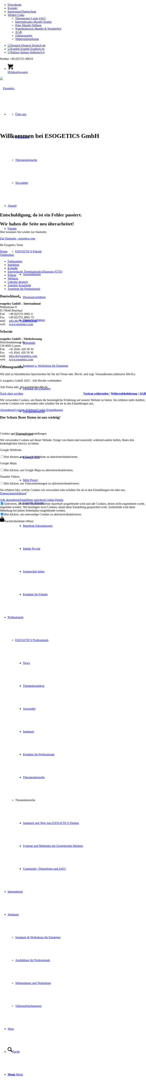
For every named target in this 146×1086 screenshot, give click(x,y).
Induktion (13, 264)
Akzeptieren (7, 410)
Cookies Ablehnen (26, 410)
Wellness (13, 278)
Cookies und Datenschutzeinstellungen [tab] (23, 433)
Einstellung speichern (32, 499)
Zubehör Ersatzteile (19, 285)
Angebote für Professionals (24, 288)
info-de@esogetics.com (23, 320)
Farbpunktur (15, 261)
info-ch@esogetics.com (23, 356)
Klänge (12, 275)
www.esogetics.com (21, 324)
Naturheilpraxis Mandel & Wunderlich (38, 28)
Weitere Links (16, 15)
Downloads (14, 4)
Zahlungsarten (23, 35)
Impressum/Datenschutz (22, 11)
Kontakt (12, 8)
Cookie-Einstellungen (50, 410)
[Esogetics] (7, 88)
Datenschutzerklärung (13, 493)
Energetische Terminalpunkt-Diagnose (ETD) (35, 271)
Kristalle (13, 268)
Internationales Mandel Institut (33, 21)
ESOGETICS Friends (28, 251)
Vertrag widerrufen (96, 393)
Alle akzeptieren (10, 499)
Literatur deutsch (18, 282)
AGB (18, 32)
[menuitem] (77, 4)
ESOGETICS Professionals (31, 640)
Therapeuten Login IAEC (30, 18)
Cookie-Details (54, 499)
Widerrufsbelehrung (27, 39)
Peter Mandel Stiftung (28, 25)
